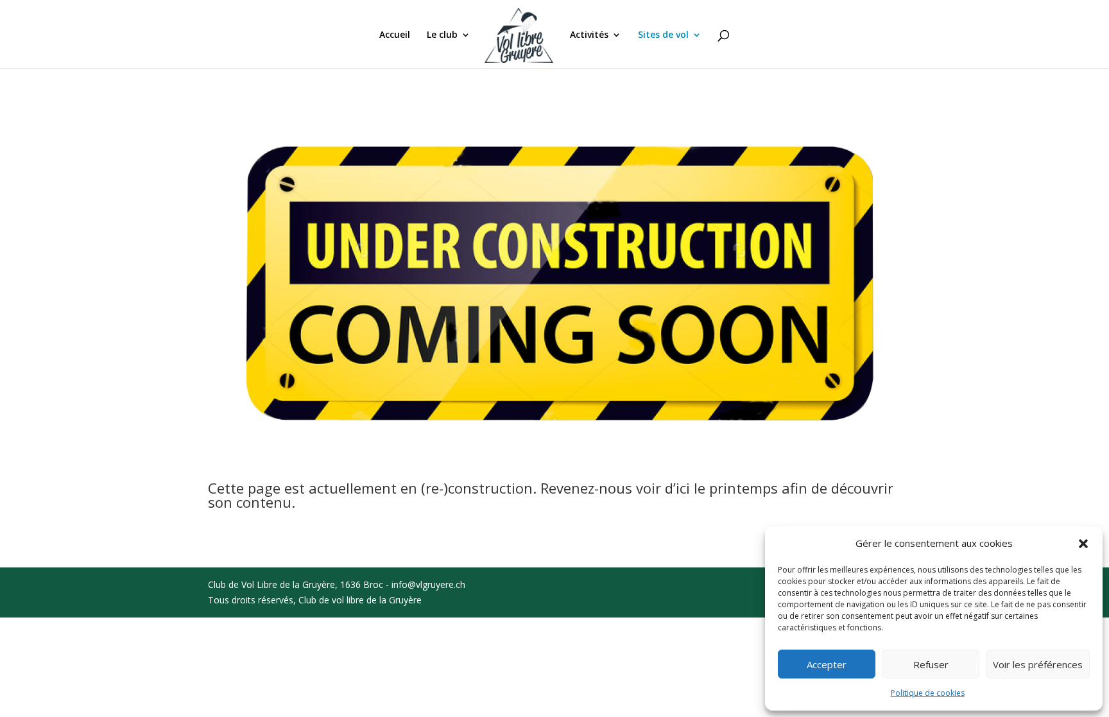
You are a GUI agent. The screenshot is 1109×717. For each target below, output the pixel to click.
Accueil (394, 35)
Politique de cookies (928, 692)
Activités (589, 35)
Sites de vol (663, 35)
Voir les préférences (1038, 664)
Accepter (827, 664)
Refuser (931, 664)
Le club (442, 35)
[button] (1083, 543)
